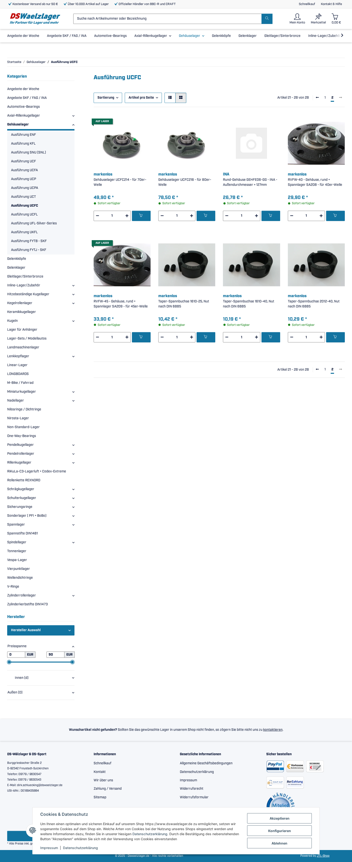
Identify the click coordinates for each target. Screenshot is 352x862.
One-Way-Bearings (21, 436)
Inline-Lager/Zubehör (23, 285)
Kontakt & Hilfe (331, 4)
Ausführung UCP (23, 179)
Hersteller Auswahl (26, 630)
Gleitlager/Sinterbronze (25, 276)
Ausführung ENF (23, 135)
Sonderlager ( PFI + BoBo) (26, 516)
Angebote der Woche (23, 89)
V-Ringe (13, 586)
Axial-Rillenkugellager (23, 115)
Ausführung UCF (23, 161)
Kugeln (12, 321)
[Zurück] (317, 98)
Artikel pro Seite (141, 98)
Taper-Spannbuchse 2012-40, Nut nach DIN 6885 (314, 304)
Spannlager (16, 524)
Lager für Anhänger (22, 330)
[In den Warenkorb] (141, 216)
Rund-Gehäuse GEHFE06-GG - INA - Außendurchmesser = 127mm (250, 182)
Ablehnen (279, 843)
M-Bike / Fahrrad (20, 383)
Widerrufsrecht (191, 789)
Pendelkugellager (20, 445)
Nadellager (15, 400)
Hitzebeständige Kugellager (28, 294)
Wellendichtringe (20, 578)
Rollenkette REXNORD (23, 480)
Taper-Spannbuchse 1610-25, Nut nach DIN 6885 (183, 304)
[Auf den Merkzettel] (142, 123)
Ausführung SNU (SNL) (28, 152)
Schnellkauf (307, 4)
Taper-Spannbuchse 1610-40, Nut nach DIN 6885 (248, 304)
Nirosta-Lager (18, 418)
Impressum (49, 848)
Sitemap (100, 797)
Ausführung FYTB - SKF (29, 241)
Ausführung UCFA (24, 170)
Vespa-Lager (17, 560)
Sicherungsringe (19, 507)
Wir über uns (103, 780)
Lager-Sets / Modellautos (26, 338)
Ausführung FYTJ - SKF (28, 250)
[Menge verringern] (97, 216)
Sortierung (105, 98)
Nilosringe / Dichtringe (24, 409)
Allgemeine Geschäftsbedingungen (206, 763)
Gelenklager (16, 268)
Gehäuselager (18, 124)
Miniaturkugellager (21, 392)
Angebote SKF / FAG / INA (27, 98)
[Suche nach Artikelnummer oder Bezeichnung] (267, 19)
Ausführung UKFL (24, 232)
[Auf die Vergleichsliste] (130, 123)
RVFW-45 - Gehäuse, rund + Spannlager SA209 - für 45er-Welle (121, 304)
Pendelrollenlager (20, 454)
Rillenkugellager (19, 462)
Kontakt (100, 772)
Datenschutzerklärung (149, 834)
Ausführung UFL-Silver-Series (34, 223)
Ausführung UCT (23, 197)
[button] (297, 18)
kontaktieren (273, 730)
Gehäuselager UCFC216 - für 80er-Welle (184, 182)
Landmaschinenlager (23, 347)
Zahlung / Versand (108, 789)
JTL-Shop (323, 856)
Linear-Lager (17, 365)
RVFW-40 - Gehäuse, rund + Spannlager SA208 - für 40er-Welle (315, 182)
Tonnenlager (16, 551)
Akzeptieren (280, 818)
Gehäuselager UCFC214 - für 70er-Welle (120, 182)
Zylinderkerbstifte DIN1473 (27, 604)
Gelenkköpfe (16, 259)
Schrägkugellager (20, 489)
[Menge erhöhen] (127, 216)
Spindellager (16, 542)
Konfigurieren (279, 831)
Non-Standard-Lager (23, 427)
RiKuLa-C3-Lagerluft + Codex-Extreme (36, 471)
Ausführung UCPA (24, 188)
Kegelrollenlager (19, 303)
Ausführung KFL (23, 144)
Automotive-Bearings (23, 107)
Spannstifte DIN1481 (22, 533)
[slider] (9, 662)
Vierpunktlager (18, 569)
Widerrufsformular (194, 797)
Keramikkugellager (21, 312)
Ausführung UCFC (24, 206)
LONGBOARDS (18, 374)
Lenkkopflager (18, 356)
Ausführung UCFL (24, 214)
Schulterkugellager (21, 498)
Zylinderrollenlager (21, 595)
